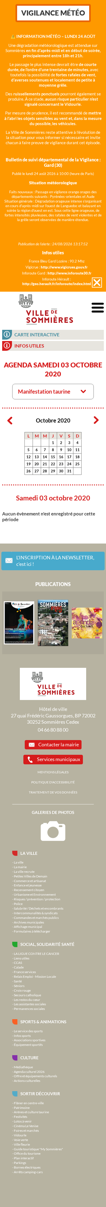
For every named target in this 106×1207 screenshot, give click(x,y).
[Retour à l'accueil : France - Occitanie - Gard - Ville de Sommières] (46, 308)
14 (45, 457)
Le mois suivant (96, 420)
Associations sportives (29, 1040)
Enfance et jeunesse (28, 885)
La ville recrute (24, 871)
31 (69, 471)
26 (28, 471)
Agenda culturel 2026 (29, 1071)
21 (45, 464)
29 (53, 471)
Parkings (20, 1162)
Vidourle (20, 1135)
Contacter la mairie (58, 744)
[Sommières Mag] (53, 623)
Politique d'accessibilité (53, 782)
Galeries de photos (53, 812)
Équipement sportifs (28, 1044)
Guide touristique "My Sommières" (38, 1149)
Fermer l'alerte (97, 282)
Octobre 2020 (53, 420)
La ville (29, 853)
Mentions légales (53, 772)
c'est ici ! (55, 560)
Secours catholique (27, 995)
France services (25, 972)
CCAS (18, 962)
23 (61, 464)
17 (69, 457)
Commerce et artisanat (30, 881)
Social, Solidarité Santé (47, 944)
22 (53, 464)
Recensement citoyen (29, 890)
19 (28, 464)
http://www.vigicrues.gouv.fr (64, 267)
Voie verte (21, 1140)
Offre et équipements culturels (35, 1076)
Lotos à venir (23, 1121)
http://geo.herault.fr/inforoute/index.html (56, 284)
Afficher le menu (98, 308)
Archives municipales (29, 922)
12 (28, 457)
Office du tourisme (27, 1153)
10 (69, 450)
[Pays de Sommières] (19, 622)
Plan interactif (24, 1158)
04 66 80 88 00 (53, 730)
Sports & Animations (43, 1021)
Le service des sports (28, 1031)
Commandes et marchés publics (36, 917)
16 (61, 457)
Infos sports (22, 1035)
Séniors (19, 986)
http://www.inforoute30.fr (69, 273)
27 (37, 471)
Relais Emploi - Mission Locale (35, 976)
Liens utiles (21, 958)
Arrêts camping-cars (28, 1172)
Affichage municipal (28, 926)
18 (77, 457)
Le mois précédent (9, 420)
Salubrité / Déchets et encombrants (38, 908)
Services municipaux (58, 759)
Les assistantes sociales (30, 1004)
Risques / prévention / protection (37, 899)
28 (45, 471)
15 (53, 457)
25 (77, 464)
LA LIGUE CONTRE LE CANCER (36, 953)
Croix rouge (22, 990)
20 (37, 464)
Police (18, 904)
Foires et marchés (26, 1130)
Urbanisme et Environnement (35, 894)
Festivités (20, 1116)
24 (69, 464)
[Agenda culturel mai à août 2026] (87, 623)
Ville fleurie (22, 1144)
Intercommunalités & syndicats (36, 913)
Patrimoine (22, 1107)
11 (77, 450)
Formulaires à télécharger (32, 931)
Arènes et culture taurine (31, 1112)
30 (61, 471)
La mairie (20, 867)
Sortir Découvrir (40, 1093)
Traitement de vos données (53, 792)
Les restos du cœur (27, 999)
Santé (18, 981)
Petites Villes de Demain (30, 876)
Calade (19, 967)
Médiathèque (23, 1067)
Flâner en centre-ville (29, 1103)
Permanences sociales (29, 1008)
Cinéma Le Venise (26, 1126)
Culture (29, 1057)
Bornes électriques (27, 1167)
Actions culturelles (27, 1080)
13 (37, 457)
